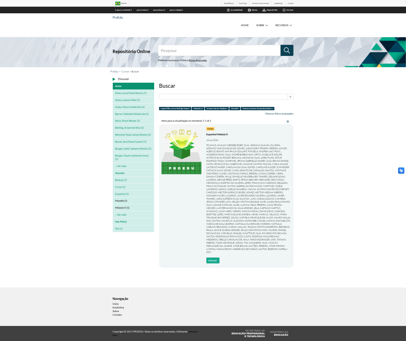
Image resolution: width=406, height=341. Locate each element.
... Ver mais (120, 165)
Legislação (278, 3)
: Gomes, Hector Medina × (217, 108)
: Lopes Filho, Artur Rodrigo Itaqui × (175, 108)
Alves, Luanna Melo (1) (127, 99)
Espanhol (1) (122, 193)
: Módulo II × (198, 108)
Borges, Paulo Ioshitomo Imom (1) (132, 157)
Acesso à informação (260, 3)
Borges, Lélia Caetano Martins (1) (133, 148)
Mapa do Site (272, 10)
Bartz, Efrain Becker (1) (127, 120)
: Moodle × (234, 108)
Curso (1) (120, 186)
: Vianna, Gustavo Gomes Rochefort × (257, 108)
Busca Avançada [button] (197, 60)
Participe (243, 3)
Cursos (125, 71)
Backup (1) (121, 179)
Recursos (281, 25)
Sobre (260, 25)
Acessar (212, 260)
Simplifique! (229, 3)
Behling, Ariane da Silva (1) (129, 127)
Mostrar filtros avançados (279, 113)
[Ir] (286, 50)
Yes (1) (118, 228)
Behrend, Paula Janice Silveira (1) (133, 134)
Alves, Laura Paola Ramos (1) (130, 92)
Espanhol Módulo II (217, 134)
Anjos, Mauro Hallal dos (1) (130, 106)
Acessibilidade (237, 10)
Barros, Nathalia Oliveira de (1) (132, 113)
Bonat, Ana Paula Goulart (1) (130, 141)
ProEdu (118, 17)
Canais (290, 3)
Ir (290, 96)
